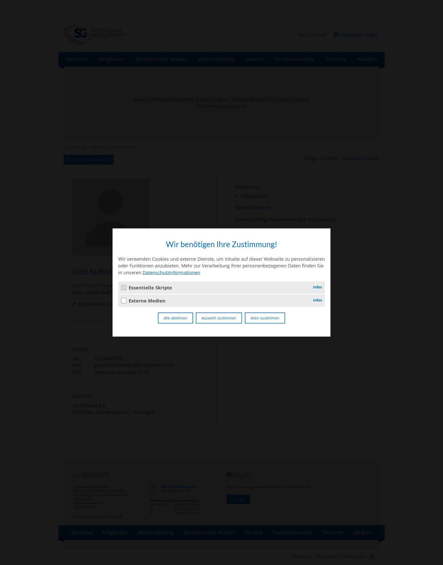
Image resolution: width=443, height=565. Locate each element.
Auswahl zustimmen (219, 318)
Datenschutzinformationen (171, 272)
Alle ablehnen (175, 318)
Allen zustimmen (264, 318)
